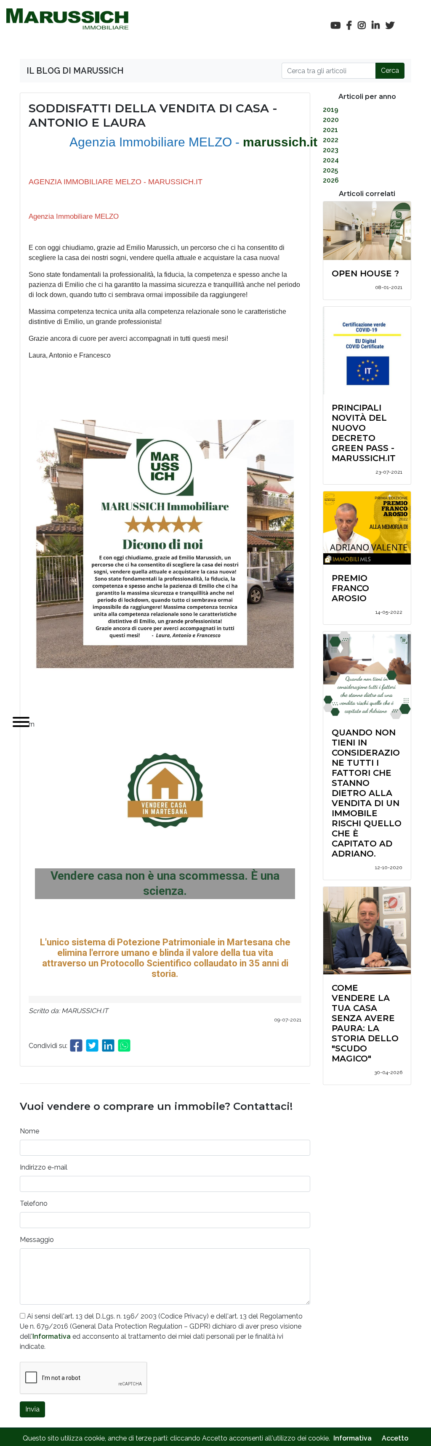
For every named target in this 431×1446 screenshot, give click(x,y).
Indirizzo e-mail (43, 1167)
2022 (330, 140)
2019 (330, 110)
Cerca (390, 70)
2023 (330, 150)
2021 (330, 130)
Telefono (34, 1203)
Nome (29, 1131)
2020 (331, 120)
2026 (331, 180)
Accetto (395, 1438)
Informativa (51, 1336)
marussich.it (280, 142)
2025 (330, 170)
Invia (32, 1409)
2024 (331, 160)
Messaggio (37, 1240)
